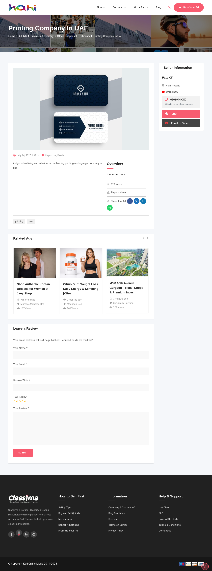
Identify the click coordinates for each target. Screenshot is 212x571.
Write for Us (141, 7)
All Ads (101, 7)
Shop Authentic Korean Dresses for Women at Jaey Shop (33, 289)
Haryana (129, 303)
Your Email (20, 364)
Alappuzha (50, 155)
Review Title (21, 380)
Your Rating (20, 396)
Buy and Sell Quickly (69, 513)
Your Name (20, 348)
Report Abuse (118, 192)
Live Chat (164, 507)
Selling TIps (64, 507)
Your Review (21, 408)
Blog (158, 7)
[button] (144, 238)
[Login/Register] (169, 7)
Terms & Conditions (170, 524)
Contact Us (165, 530)
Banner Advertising (68, 524)
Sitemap (113, 519)
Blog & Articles (116, 513)
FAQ (161, 513)
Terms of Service (118, 524)
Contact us (119, 7)
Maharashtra (37, 304)
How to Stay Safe (168, 519)
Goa (80, 304)
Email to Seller (179, 123)
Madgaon (72, 304)
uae (31, 221)
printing (19, 221)
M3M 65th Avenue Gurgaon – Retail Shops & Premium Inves (126, 288)
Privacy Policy (115, 530)
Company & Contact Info (122, 507)
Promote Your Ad (68, 530)
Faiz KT (167, 77)
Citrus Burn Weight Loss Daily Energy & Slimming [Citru (80, 289)
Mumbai (25, 304)
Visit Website (173, 85)
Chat (174, 113)
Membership (65, 519)
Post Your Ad (191, 7)
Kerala (60, 155)
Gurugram (118, 303)
